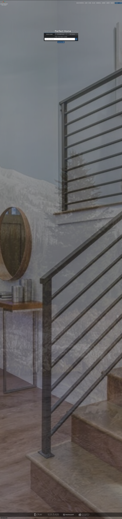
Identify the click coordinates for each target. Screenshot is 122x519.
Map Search (72, 34)
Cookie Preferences (4, 517)
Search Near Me (60, 42)
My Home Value (60, 34)
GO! (76, 39)
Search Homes (49, 34)
